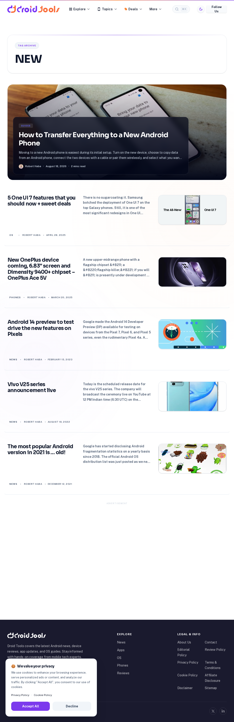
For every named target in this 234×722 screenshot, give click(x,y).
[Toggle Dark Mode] (201, 9)
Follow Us (217, 9)
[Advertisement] (117, 538)
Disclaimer (185, 688)
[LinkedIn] (223, 711)
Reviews (123, 673)
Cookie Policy (187, 675)
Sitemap (211, 688)
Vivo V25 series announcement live (32, 387)
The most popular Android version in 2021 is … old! (40, 450)
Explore (79, 9)
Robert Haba (31, 235)
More (153, 9)
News (13, 359)
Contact (211, 642)
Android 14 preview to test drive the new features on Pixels (41, 328)
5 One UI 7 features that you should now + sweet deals (41, 201)
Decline (72, 706)
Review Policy (215, 649)
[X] (213, 711)
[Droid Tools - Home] (33, 9)
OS (11, 235)
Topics (107, 9)
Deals (133, 9)
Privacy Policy (187, 662)
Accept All (30, 706)
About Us (184, 642)
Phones (15, 297)
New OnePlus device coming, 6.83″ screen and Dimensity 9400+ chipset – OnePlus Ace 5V (41, 269)
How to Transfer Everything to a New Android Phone (93, 139)
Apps (121, 650)
